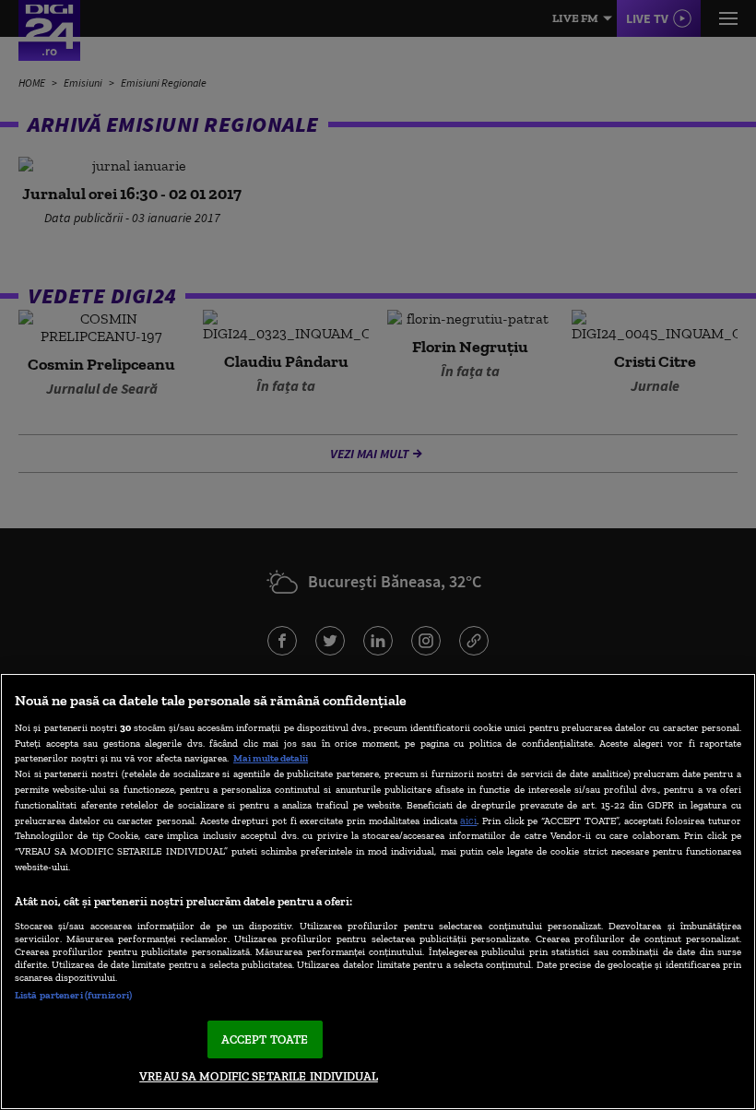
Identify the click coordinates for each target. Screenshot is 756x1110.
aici (468, 820)
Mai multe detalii (270, 757)
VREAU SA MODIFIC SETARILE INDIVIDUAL (258, 1076)
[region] (378, 891)
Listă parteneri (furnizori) (73, 994)
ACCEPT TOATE (265, 1039)
